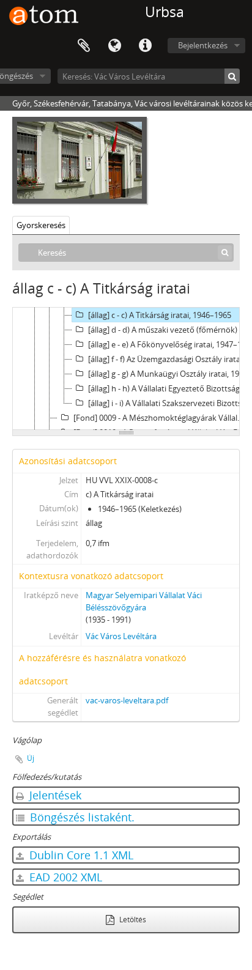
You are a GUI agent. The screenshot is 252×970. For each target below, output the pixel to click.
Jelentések (53, 795)
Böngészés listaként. (81, 817)
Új (30, 758)
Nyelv (114, 46)
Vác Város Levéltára (121, 636)
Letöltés (131, 919)
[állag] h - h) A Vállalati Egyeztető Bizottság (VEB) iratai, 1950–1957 (169, 388)
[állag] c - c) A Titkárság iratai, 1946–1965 (159, 314)
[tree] (126, 369)
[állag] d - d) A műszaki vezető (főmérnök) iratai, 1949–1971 (169, 329)
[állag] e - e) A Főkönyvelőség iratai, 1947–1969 (169, 344)
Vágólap (84, 46)
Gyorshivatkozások (145, 46)
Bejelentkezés (203, 45)
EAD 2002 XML (64, 877)
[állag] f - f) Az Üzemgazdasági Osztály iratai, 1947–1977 (169, 359)
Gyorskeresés (41, 225)
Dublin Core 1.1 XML (79, 855)
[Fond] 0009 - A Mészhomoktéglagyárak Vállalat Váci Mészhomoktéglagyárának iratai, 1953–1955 (161, 417)
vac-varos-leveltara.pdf (127, 700)
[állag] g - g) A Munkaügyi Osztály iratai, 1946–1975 (169, 373)
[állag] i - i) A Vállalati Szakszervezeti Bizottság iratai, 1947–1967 (169, 403)
